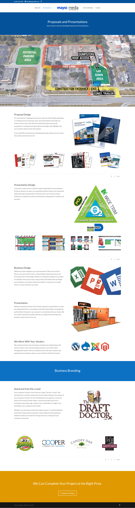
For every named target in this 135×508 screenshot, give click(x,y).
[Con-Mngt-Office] (53, 250)
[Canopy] (81, 451)
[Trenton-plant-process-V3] (81, 250)
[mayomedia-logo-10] (110, 451)
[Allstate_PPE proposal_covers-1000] (110, 167)
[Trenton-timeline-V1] (25, 250)
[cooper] (53, 451)
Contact (97, 8)
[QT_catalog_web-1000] (81, 167)
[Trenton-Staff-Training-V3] (110, 250)
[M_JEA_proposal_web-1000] (53, 167)
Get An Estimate (88, 8)
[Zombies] (25, 451)
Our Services (47, 8)
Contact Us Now (67, 493)
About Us (37, 8)
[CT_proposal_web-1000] (25, 167)
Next (118, 176)
